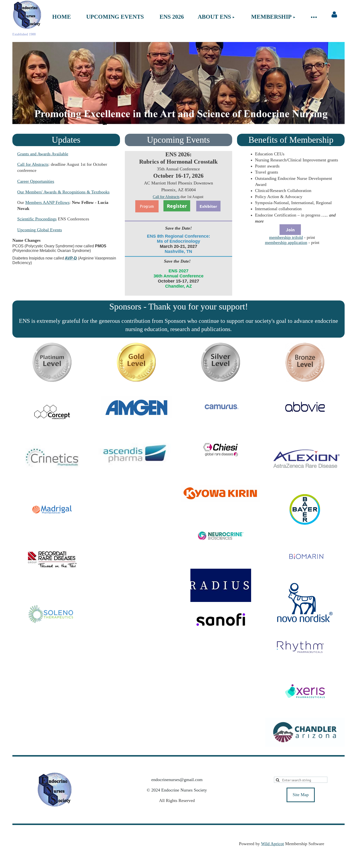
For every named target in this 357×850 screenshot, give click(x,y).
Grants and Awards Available (42, 153)
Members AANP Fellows (47, 202)
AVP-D (71, 258)
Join (290, 229)
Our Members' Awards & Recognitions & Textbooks (63, 192)
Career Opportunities (35, 181)
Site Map (301, 794)
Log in (334, 14)
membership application (286, 242)
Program (147, 206)
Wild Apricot (272, 843)
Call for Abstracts (32, 164)
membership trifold (286, 237)
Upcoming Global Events (39, 229)
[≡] (313, 16)
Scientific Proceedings (37, 219)
